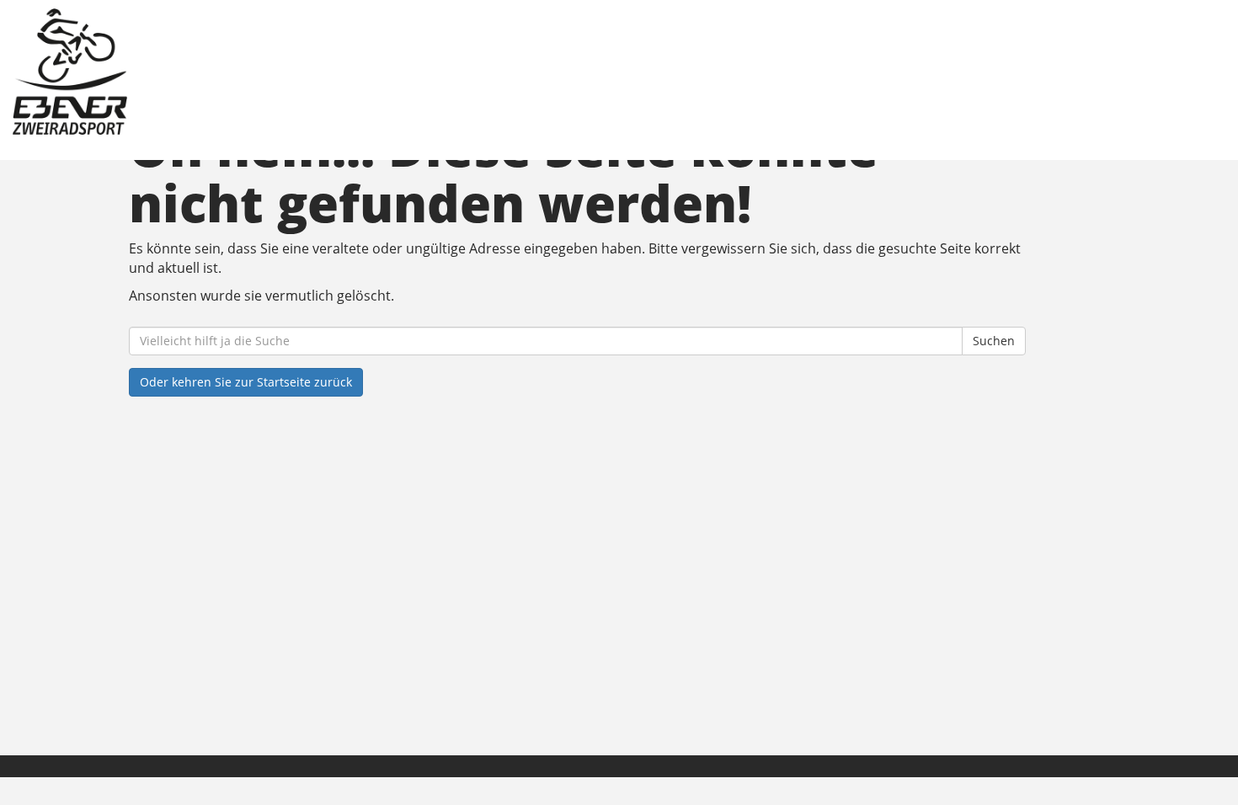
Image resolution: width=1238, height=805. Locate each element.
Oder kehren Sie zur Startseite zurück (246, 382)
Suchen (994, 341)
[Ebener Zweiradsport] (264, 71)
